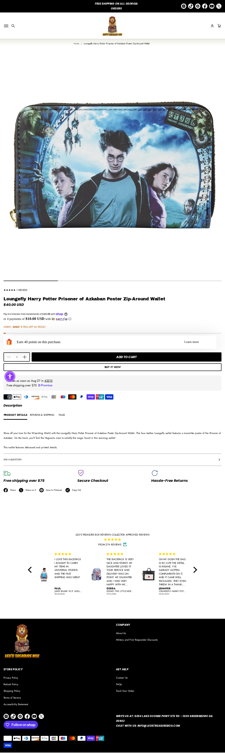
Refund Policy (11, 684)
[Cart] (218, 25)
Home (76, 43)
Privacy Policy (11, 677)
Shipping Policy (12, 691)
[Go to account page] (212, 25)
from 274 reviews (109, 544)
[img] (112, 539)
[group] (15, 415)
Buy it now (113, 367)
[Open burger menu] (6, 26)
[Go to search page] (13, 25)
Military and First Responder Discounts (137, 640)
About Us (121, 633)
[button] (13, 25)
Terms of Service (12, 697)
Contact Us (122, 677)
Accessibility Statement (16, 704)
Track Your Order (125, 691)
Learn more (191, 342)
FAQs (119, 684)
